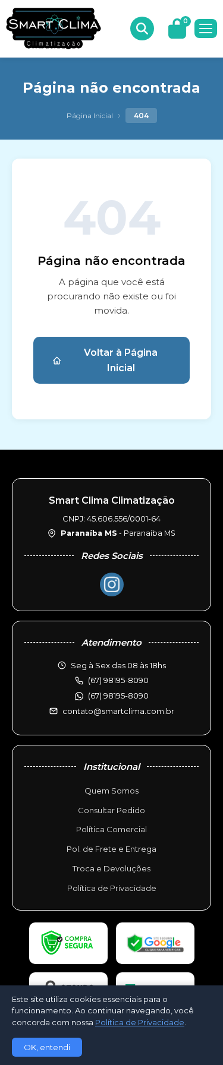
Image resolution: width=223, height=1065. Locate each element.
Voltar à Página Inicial (121, 360)
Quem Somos (111, 790)
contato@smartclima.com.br (118, 711)
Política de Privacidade (111, 888)
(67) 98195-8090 (118, 695)
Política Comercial (111, 829)
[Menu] (205, 28)
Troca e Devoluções (111, 868)
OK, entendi (47, 1047)
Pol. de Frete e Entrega (111, 849)
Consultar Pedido (111, 810)
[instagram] (112, 584)
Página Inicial (90, 115)
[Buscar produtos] (142, 28)
